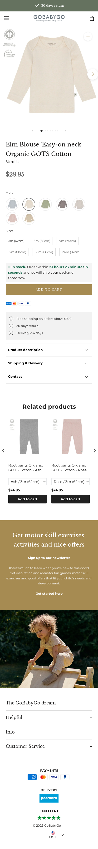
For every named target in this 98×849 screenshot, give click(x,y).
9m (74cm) (67, 241)
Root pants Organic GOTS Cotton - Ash (25, 467)
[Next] (65, 131)
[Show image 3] (51, 131)
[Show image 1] (41, 131)
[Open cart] (92, 18)
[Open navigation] (6, 18)
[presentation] (3, 450)
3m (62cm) (16, 241)
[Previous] (32, 131)
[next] (92, 74)
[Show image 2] (46, 131)
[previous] (5, 74)
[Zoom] (88, 36)
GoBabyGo (52, 825)
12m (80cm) (17, 252)
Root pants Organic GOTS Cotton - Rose (69, 467)
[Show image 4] (56, 131)
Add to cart (27, 499)
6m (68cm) (42, 241)
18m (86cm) (44, 252)
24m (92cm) (71, 252)
